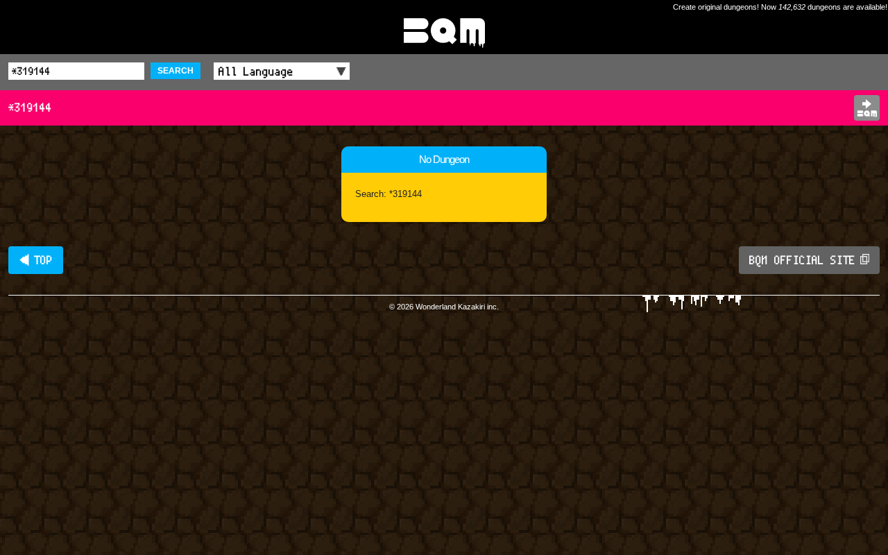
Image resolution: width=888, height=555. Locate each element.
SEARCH (175, 71)
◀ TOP (36, 260)
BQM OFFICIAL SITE (802, 260)
